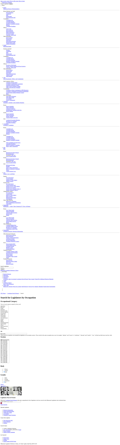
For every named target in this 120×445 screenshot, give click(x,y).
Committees (6, 123)
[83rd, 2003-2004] (5, 354)
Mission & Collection (8, 286)
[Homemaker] (5, 315)
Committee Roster (10, 21)
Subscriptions (9, 76)
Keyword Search (10, 177)
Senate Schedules (10, 113)
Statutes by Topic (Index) (11, 180)
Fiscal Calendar (9, 111)
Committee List (9, 20)
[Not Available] (5, 324)
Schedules (5, 101)
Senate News (6, 439)
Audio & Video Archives (11, 212)
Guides (4, 280)
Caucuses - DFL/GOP (11, 35)
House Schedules (10, 106)
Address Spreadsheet (10, 43)
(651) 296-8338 (6, 429)
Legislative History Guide (11, 251)
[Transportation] (5, 328)
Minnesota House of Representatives (11, 8)
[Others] (5, 325)
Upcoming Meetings (10, 22)
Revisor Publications (10, 240)
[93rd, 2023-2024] (5, 342)
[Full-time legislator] (5, 312)
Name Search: (4, 401)
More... (7, 93)
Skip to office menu (14, 1)
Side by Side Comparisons (12, 146)
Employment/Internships (8, 411)
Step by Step (6, 284)
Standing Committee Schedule (12, 23)
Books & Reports (7, 274)
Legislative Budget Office (11, 82)
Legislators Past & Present (12, 252)
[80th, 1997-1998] (5, 357)
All (5, 382)
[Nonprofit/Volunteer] (5, 322)
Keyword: (3, 333)
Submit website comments (9, 432)
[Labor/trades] (5, 316)
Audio (12, 210)
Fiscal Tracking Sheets (11, 156)
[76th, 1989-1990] (5, 362)
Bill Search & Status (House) (12, 152)
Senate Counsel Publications (12, 237)
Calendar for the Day (10, 108)
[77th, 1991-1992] (5, 361)
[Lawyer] (5, 319)
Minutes (8, 25)
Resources (11, 284)
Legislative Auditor (10, 239)
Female (6, 379)
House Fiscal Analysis (11, 235)
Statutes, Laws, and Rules (9, 173)
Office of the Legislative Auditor (13, 86)
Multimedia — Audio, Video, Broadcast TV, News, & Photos (16, 206)
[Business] (5, 307)
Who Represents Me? (11, 17)
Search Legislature (5, 3)
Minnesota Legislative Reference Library (9, 270)
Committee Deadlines (11, 26)
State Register (9, 199)
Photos (7, 215)
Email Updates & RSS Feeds (9, 441)
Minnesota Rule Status (11, 197)
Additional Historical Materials (46, 279)
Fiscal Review (9, 260)
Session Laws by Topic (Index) (13, 186)
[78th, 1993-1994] (5, 360)
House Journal (9, 37)
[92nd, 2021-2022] (5, 343)
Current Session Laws (11, 171)
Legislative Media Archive (12, 226)
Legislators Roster (10, 246)
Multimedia (5, 205)
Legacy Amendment (10, 100)
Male (6, 378)
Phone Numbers (6, 431)
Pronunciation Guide (10, 42)
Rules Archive (9, 196)
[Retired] (5, 327)
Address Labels (9, 75)
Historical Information (8, 410)
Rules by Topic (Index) (11, 195)
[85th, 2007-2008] (5, 351)
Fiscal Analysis (9, 30)
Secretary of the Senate (11, 65)
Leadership (8, 13)
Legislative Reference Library (12, 85)
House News (6, 437)
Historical (5, 277)
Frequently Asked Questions (9, 415)
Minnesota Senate (7, 46)
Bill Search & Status (10, 165)
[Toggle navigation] (1, 5)
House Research (9, 31)
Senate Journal (9, 70)
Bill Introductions (10, 153)
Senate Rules (9, 71)
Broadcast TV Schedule (11, 121)
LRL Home (3, 293)
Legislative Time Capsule (11, 256)
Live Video (8, 210)
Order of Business (10, 107)
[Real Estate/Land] (5, 326)
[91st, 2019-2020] (5, 344)
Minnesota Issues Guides (11, 261)
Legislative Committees (8, 125)
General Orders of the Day (12, 117)
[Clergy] (5, 308)
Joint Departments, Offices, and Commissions (13, 78)
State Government (12, 279)
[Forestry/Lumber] (5, 311)
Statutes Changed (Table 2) (12, 190)
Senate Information (10, 249)
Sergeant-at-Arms (10, 33)
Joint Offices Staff (10, 97)
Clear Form (3, 386)
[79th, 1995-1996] (5, 358)
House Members (9, 12)
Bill (12, 155)
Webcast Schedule (10, 211)
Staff (7, 15)
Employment (9, 16)
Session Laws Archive (11, 187)
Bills (4, 147)
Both (6, 372)
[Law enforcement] (5, 318)
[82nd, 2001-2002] (5, 355)
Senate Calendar (9, 116)
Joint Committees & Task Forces (13, 142)
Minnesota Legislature (7, 2)
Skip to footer (22, 1)
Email (20, 429)
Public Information (10, 32)
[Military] (5, 321)
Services (30, 286)
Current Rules (9, 194)
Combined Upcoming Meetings (13, 120)
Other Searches (4, 404)
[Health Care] (5, 314)
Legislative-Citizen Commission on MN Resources (17, 90)
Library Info (6, 285)
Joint (4, 77)
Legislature (5, 279)
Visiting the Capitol (7, 412)
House (4, 7)
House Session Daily (10, 244)
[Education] (5, 309)
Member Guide (9, 247)
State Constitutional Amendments (13, 202)
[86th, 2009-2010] (5, 350)
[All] (5, 340)
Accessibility (9, 98)
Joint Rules (8, 40)
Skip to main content (5, 1)
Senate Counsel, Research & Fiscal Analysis (15, 66)
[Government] (5, 313)
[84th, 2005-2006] (5, 353)
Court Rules (8, 204)
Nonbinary (7, 380)
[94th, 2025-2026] (5, 341)
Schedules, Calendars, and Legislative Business (13, 102)
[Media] (5, 320)
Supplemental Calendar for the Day (14, 110)
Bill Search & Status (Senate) (12, 158)
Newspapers (6, 276)
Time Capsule (31, 279)
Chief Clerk (8, 28)
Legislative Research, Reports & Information (13, 231)
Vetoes (7, 170)
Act (14, 155)
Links (4, 281)
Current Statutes (9, 179)
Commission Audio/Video (12, 229)
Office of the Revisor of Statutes (13, 87)
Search (2, 384)
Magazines (5, 275)
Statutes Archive (9, 181)
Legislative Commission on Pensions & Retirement (17, 91)
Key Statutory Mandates (37, 286)
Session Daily (9, 214)
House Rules (9, 38)
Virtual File (37, 279)
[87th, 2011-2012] (5, 349)
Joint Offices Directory (11, 96)
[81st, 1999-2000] (5, 356)
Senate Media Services (11, 221)
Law (4, 172)
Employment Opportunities (49, 286)
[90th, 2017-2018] (5, 345)
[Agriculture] (5, 306)
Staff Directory (25, 286)
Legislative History (7, 282)
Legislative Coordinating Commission (14, 83)
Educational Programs (11, 41)
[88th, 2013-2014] (5, 348)
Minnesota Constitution (11, 201)
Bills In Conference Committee (13, 145)
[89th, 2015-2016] (5, 347)
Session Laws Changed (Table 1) (13, 189)
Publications (6, 230)
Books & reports (9, 264)
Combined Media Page (11, 225)
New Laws (8, 262)
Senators (8, 50)
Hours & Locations (17, 286)
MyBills (8, 166)
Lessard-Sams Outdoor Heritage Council (15, 92)
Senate (4, 45)
